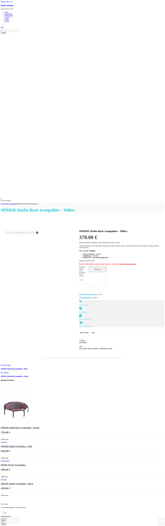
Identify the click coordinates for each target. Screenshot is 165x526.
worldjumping (103, 348)
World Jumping (7, 5)
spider (85, 348)
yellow (110, 348)
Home (2, 204)
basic (80, 348)
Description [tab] (9, 232)
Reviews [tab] (34, 232)
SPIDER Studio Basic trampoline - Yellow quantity (83, 272)
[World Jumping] (7, 1)
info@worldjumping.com (128, 264)
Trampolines (13, 204)
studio (89, 348)
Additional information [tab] (21, 232)
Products (7, 204)
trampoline (95, 348)
